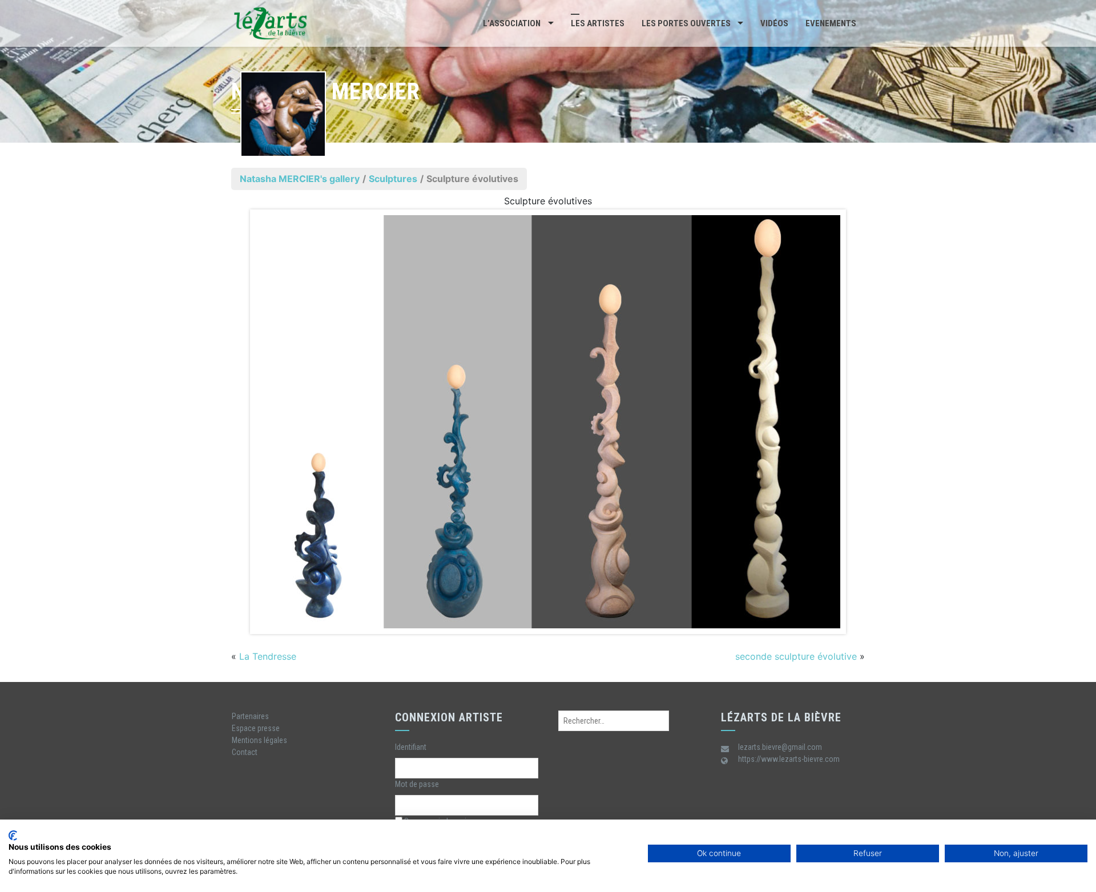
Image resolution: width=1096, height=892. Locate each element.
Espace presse (256, 728)
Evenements (830, 23)
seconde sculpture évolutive (796, 656)
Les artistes (597, 23)
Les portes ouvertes (686, 23)
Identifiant (410, 747)
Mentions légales (259, 740)
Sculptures (393, 178)
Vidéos (774, 23)
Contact (244, 752)
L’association (512, 23)
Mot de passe (417, 784)
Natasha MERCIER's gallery (300, 178)
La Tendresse (267, 656)
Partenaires (250, 716)
